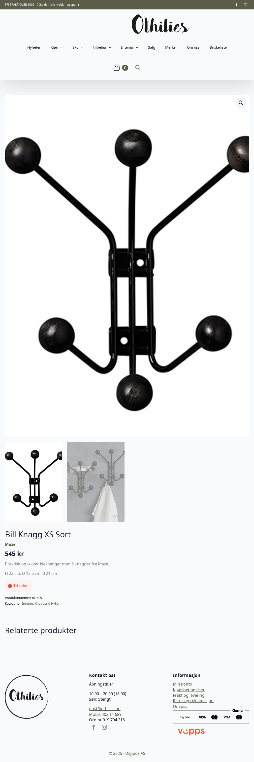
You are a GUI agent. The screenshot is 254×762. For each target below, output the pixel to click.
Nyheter (34, 47)
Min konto (182, 684)
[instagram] (245, 4)
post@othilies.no (105, 708)
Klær (54, 47)
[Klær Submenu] (63, 47)
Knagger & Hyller (47, 603)
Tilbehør (100, 47)
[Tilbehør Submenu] (111, 47)
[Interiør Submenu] (138, 47)
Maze (10, 544)
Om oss (193, 47)
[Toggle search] (137, 67)
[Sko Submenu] (83, 47)
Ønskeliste (218, 47)
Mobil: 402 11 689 (105, 714)
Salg (151, 47)
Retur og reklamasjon (193, 700)
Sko (75, 47)
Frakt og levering (189, 695)
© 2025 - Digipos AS (127, 753)
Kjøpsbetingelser (189, 690)
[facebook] (236, 4)
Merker (171, 47)
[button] (241, 103)
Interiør (27, 603)
